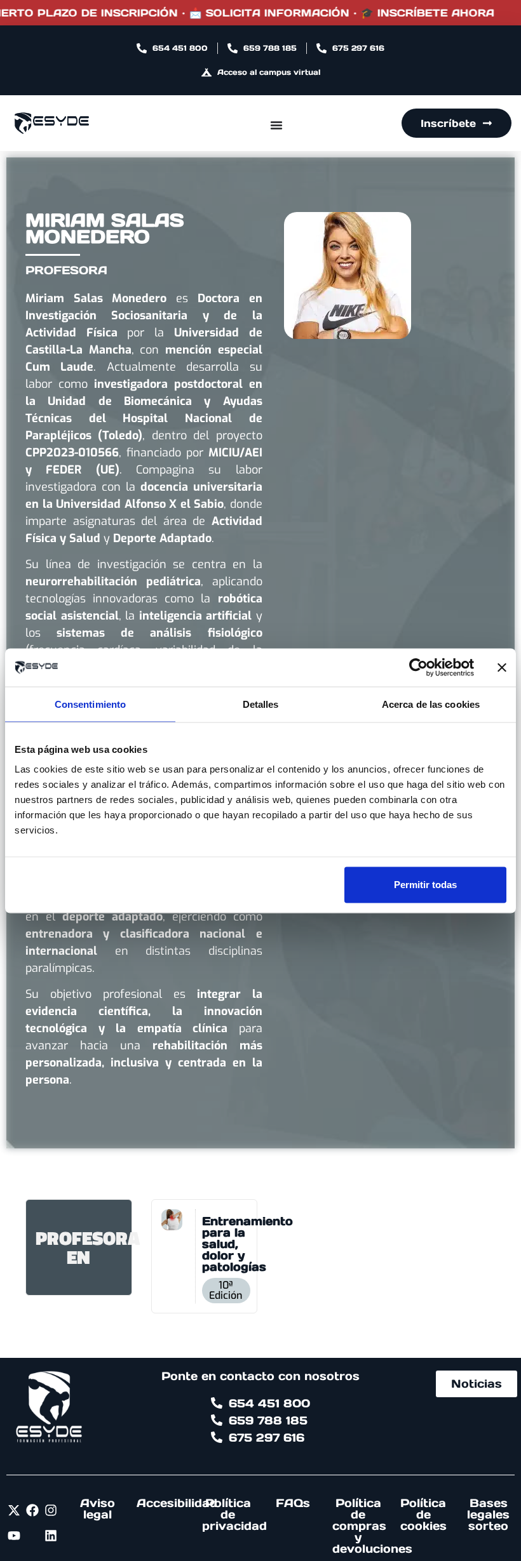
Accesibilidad (177, 1503)
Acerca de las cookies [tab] (431, 703)
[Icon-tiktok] (32, 1535)
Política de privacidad (234, 1514)
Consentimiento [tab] (90, 703)
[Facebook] (32, 1510)
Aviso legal (97, 1509)
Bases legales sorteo (488, 1514)
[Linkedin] (51, 1535)
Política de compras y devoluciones (372, 1526)
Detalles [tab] (261, 703)
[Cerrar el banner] (501, 667)
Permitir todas (425, 884)
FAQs (293, 1503)
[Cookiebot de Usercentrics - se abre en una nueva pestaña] (418, 667)
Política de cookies (423, 1514)
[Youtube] (14, 1535)
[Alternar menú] (276, 125)
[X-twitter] (14, 1510)
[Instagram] (51, 1510)
